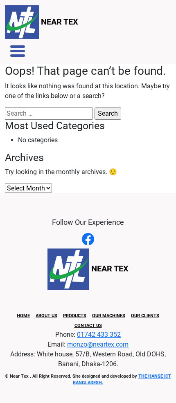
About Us (46, 315)
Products (74, 315)
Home (23, 315)
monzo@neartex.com (98, 344)
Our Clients (145, 315)
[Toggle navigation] (17, 51)
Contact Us (88, 325)
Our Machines (108, 315)
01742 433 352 (99, 334)
